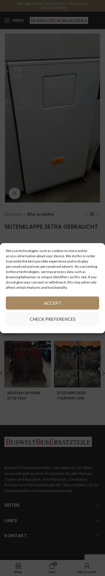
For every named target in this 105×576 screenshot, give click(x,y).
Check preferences (53, 319)
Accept (52, 303)
